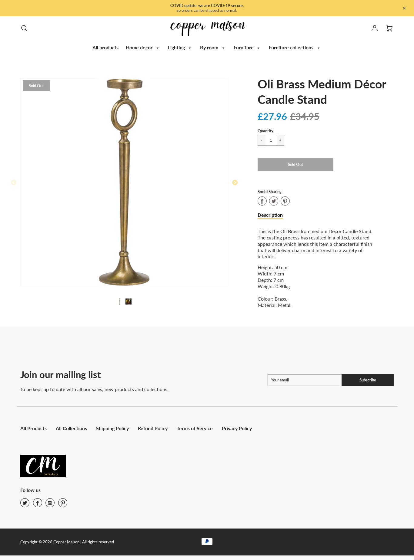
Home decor (140, 47)
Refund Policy (153, 428)
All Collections (71, 428)
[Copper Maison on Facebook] (37, 505)
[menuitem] (105, 47)
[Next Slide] (235, 183)
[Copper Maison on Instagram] (50, 505)
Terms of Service (195, 428)
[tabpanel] (119, 301)
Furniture (244, 47)
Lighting (177, 47)
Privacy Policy (237, 428)
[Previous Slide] (14, 183)
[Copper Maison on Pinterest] (62, 505)
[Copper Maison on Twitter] (24, 505)
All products (105, 47)
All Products (33, 428)
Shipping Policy (112, 428)
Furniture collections (292, 47)
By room (209, 47)
